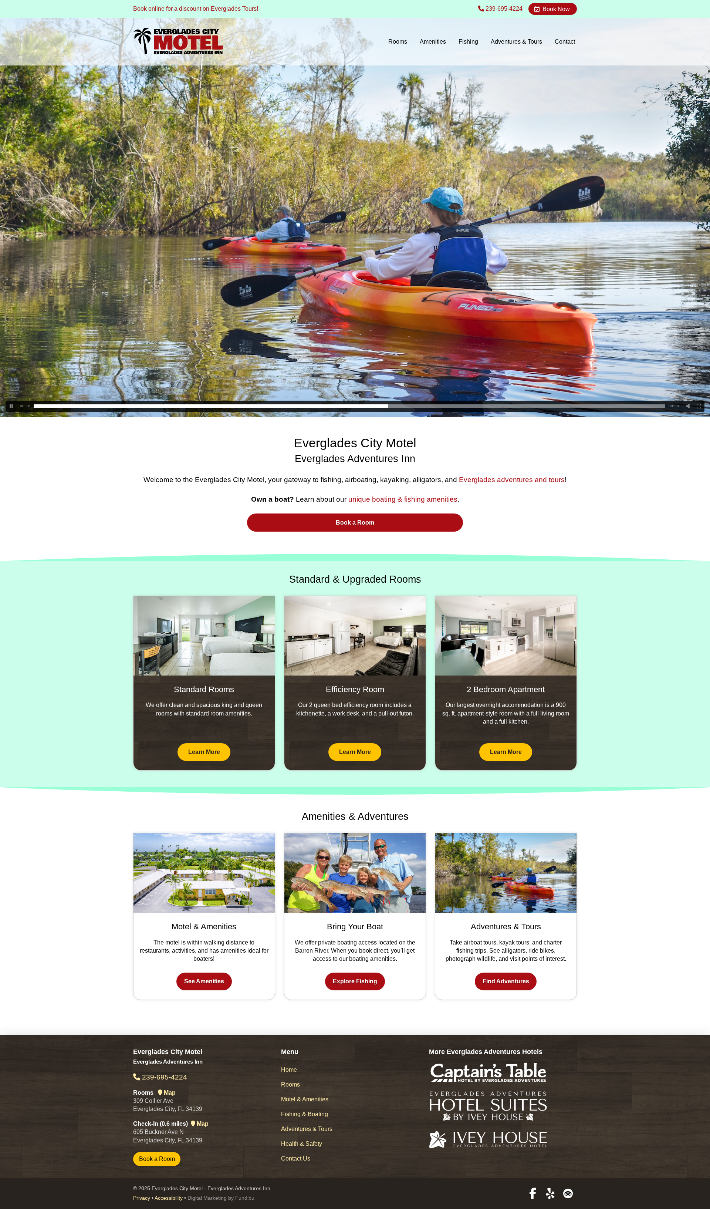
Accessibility (169, 1198)
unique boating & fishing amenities (402, 499)
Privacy (141, 1198)
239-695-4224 (503, 9)
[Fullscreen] (698, 406)
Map (169, 1093)
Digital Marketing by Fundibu (220, 1198)
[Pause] (11, 406)
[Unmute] (687, 406)
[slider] (349, 406)
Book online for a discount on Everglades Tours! (195, 9)
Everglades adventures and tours (512, 480)
